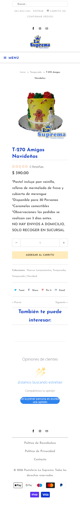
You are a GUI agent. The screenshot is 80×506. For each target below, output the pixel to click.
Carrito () (57, 11)
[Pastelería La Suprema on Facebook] (33, 28)
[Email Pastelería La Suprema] (46, 28)
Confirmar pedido (40, 17)
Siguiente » (61, 302)
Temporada (59, 270)
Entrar (38, 11)
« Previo (16, 302)
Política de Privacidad (40, 451)
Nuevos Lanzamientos (39, 270)
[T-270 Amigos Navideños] (40, 113)
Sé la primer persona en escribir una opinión (40, 400)
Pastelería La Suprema (39, 470)
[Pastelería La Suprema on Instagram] (40, 28)
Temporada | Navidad (24, 276)
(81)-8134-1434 (22, 11)
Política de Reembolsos (40, 443)
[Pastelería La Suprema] (40, 42)
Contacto (40, 459)
